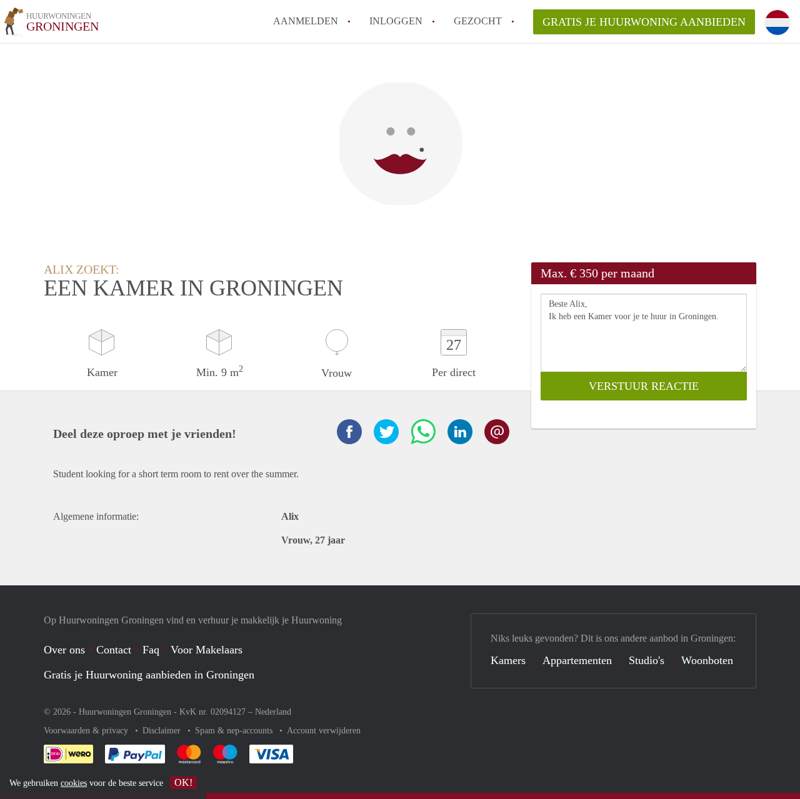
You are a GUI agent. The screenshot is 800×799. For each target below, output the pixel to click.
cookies (74, 783)
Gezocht (478, 21)
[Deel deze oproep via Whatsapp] (423, 431)
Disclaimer (162, 730)
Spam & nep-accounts (235, 730)
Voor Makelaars (206, 649)
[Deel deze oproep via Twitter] (386, 431)
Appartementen (577, 660)
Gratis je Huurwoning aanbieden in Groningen (149, 674)
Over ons (64, 649)
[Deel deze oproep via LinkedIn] (460, 431)
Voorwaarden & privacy (87, 730)
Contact (113, 649)
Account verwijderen (324, 730)
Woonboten (707, 660)
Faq (150, 649)
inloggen (395, 21)
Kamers (508, 660)
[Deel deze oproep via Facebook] (349, 431)
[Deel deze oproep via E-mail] (496, 431)
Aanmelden (305, 21)
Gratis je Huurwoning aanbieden (644, 22)
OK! (183, 782)
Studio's (646, 660)
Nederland (273, 712)
